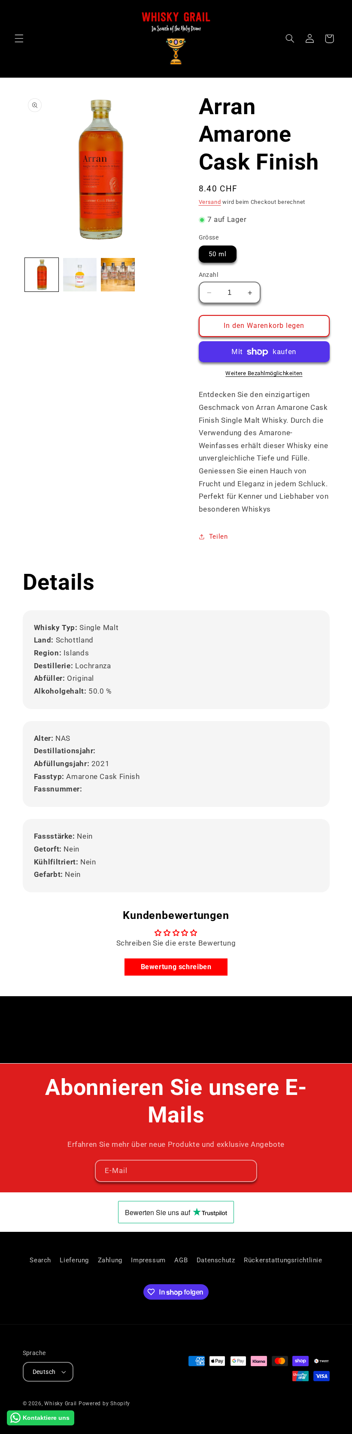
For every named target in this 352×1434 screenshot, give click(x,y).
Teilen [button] (218, 536)
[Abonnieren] (246, 1171)
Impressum (148, 1260)
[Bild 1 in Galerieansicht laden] (41, 274)
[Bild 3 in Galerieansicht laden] (117, 274)
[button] (19, 39)
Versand (210, 202)
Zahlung (110, 1260)
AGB (181, 1260)
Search (40, 1260)
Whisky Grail (60, 1404)
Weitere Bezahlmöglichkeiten (263, 373)
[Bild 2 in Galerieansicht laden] (80, 274)
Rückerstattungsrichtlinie (283, 1260)
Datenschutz (216, 1260)
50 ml (218, 254)
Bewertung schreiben (176, 967)
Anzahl (208, 274)
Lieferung (74, 1260)
